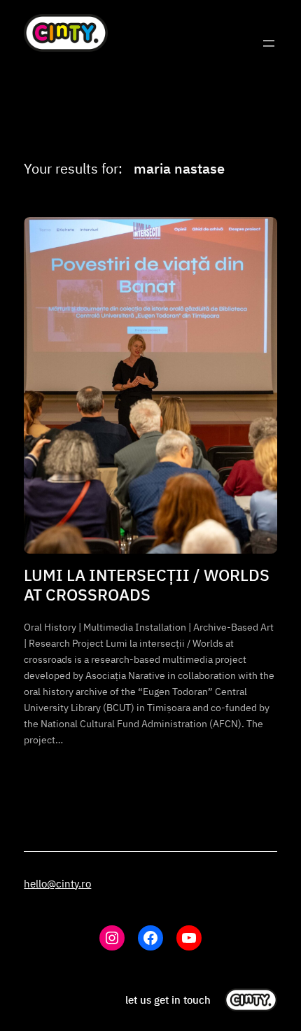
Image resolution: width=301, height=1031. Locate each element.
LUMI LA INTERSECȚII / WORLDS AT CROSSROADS (147, 585)
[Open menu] (268, 43)
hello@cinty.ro (57, 883)
